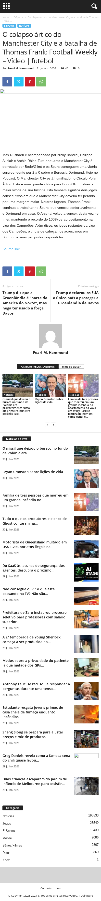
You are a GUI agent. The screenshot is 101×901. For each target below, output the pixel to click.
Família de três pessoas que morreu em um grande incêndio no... (35, 497)
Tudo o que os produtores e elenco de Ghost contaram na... (34, 521)
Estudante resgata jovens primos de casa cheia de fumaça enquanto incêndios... (32, 712)
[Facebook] (7, 81)
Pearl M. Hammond (21, 68)
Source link (11, 249)
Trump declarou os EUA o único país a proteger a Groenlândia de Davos (76, 297)
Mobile (7, 838)
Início (5, 17)
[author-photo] (50, 336)
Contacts (45, 888)
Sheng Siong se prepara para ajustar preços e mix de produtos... (32, 734)
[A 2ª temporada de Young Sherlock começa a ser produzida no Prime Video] (86, 644)
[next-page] (53, 424)
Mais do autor (71, 366)
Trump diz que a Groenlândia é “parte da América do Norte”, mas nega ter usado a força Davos (24, 303)
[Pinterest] (30, 81)
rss (59, 888)
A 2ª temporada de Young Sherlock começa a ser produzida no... (31, 639)
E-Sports (18, 17)
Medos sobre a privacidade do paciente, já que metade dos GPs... (36, 663)
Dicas (6, 853)
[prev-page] (47, 424)
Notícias (24, 25)
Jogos (6, 823)
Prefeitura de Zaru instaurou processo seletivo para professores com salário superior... (34, 617)
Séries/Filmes (12, 845)
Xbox (6, 860)
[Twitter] (19, 81)
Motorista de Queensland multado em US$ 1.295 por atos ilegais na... (34, 544)
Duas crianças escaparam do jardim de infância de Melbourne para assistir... (34, 781)
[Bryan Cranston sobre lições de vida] (50, 385)
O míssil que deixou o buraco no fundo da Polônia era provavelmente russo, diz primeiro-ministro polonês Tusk (16, 406)
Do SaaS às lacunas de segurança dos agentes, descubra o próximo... (33, 567)
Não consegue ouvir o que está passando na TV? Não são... (28, 591)
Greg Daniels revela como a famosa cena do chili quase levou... (36, 758)
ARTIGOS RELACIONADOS (38, 366)
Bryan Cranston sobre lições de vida (49, 400)
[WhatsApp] (41, 81)
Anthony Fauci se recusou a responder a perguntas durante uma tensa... (36, 686)
